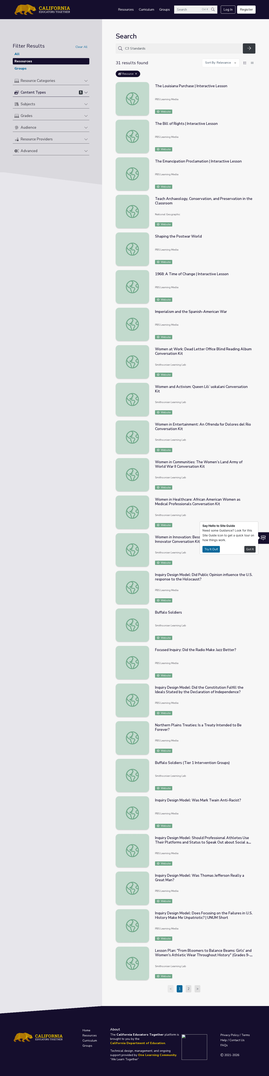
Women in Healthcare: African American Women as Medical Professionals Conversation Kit (197, 501)
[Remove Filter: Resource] (136, 74)
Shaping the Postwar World (178, 236)
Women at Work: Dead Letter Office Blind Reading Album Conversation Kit (203, 351)
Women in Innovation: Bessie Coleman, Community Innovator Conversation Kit (197, 539)
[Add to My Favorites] (252, 85)
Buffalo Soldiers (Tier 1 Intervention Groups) (192, 762)
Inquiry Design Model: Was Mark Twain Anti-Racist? (198, 800)
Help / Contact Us (233, 1040)
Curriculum (146, 9)
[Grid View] (252, 63)
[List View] (244, 63)
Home (86, 1030)
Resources (126, 9)
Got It (250, 549)
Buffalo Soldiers (168, 612)
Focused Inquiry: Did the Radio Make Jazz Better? (195, 649)
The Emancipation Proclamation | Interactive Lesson (198, 161)
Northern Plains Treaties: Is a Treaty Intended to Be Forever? (198, 727)
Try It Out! (211, 549)
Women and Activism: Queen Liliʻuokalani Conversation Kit (201, 389)
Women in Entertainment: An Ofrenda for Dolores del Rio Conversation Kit (203, 426)
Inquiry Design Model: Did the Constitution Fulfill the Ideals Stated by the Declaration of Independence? (199, 689)
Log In (228, 9)
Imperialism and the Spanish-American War (191, 311)
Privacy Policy (230, 1035)
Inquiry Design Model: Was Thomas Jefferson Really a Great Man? (199, 877)
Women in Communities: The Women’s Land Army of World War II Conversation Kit (198, 464)
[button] (51, 81)
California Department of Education (137, 1043)
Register (246, 9)
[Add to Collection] (252, 91)
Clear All (81, 47)
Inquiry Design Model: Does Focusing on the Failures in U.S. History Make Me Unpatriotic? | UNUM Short (204, 915)
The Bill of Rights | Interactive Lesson (186, 123)
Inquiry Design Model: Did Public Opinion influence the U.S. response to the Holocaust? (204, 577)
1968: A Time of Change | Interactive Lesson (192, 274)
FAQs (224, 1045)
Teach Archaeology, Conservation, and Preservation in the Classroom (203, 201)
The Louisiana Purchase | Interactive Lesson (191, 86)
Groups (164, 9)
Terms (245, 1035)
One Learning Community (157, 1055)
